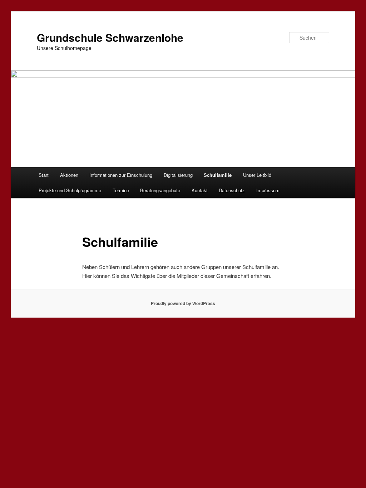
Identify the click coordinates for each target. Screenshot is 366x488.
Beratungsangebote (160, 190)
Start (44, 174)
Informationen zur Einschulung (120, 174)
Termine (121, 190)
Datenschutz (232, 190)
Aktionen (69, 174)
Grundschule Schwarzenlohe (110, 37)
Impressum (268, 190)
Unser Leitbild (257, 174)
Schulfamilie (218, 174)
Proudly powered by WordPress (183, 303)
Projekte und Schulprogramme (70, 190)
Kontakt (200, 190)
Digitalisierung (178, 174)
